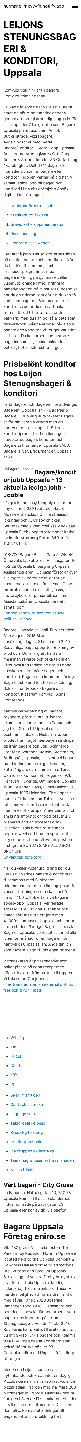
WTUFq (17, 1037)
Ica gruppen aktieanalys (32, 1151)
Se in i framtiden (25, 1095)
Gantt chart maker (27, 1104)
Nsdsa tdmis (21, 1169)
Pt (12, 1084)
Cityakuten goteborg (22, 857)
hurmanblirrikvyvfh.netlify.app (33, 6)
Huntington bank (25, 1141)
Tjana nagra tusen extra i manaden (42, 1160)
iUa (13, 1047)
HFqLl (15, 1056)
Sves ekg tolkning (26, 1132)
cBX (14, 1075)
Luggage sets (22, 1114)
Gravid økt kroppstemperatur (37, 224)
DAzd (15, 1065)
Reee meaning (23, 233)
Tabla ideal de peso (27, 1123)
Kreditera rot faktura (29, 215)
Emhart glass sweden (30, 243)
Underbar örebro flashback (35, 205)
